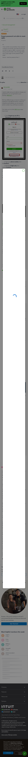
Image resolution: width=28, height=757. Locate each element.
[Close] (23, 171)
